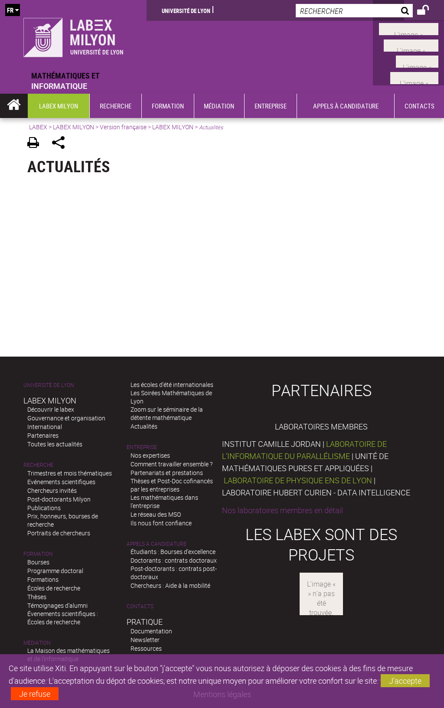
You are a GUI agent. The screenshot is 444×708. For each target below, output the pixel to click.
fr (10, 10)
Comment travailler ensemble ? (171, 464)
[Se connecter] (428, 11)
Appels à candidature (156, 543)
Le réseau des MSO (156, 514)
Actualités (144, 426)
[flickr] (417, 61)
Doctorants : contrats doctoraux (174, 560)
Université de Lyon (186, 10)
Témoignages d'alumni (57, 605)
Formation (38, 553)
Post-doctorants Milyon (59, 499)
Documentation (151, 631)
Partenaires (43, 435)
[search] (354, 10)
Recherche (38, 465)
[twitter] (414, 77)
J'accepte (405, 680)
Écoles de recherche (53, 588)
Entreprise (142, 447)
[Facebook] (408, 28)
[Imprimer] (36, 144)
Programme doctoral (55, 571)
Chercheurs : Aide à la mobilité (170, 585)
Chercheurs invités (52, 490)
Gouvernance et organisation (66, 418)
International (44, 427)
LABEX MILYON (73, 127)
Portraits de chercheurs (58, 533)
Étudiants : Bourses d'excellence (173, 551)
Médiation (37, 642)
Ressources (146, 648)
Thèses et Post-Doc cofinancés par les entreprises (172, 485)
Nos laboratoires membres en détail (282, 510)
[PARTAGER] (61, 144)
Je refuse (34, 693)
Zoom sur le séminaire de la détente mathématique (167, 413)
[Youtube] (411, 44)
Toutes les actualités (54, 444)
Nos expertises (150, 455)
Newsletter (145, 640)
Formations (43, 579)
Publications (44, 508)
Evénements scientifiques (61, 482)
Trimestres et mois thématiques (69, 473)
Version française (123, 127)
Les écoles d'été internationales (172, 384)
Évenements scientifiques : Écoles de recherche (62, 618)
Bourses (38, 562)
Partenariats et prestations (167, 473)
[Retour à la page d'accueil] (73, 35)
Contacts (140, 606)
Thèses (36, 597)
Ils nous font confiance (161, 523)
